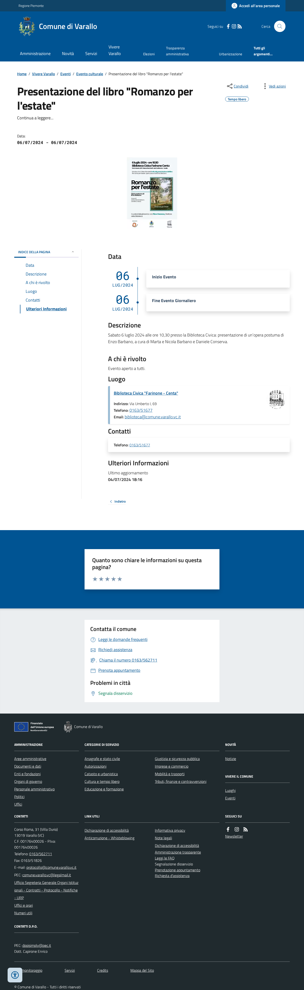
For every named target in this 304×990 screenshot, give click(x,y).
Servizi (91, 53)
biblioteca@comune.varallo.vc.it (153, 417)
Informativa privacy (170, 830)
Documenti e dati (27, 766)
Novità (68, 53)
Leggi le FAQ (165, 858)
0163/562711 (40, 854)
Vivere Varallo (115, 50)
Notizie (230, 758)
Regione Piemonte (31, 5)
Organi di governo (28, 781)
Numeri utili (23, 913)
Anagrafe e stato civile (102, 758)
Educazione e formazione (104, 789)
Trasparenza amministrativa (177, 50)
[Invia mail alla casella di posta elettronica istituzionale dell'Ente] (51, 867)
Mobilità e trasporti (170, 774)
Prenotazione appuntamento (177, 870)
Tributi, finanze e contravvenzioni (180, 781)
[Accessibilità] (15, 975)
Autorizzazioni (95, 766)
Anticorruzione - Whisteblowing (109, 838)
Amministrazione (35, 53)
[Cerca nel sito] (277, 26)
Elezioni (149, 54)
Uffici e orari (23, 905)
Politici (19, 796)
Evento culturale (89, 74)
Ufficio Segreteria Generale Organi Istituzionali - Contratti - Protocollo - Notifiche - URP (46, 890)
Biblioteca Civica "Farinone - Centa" (146, 393)
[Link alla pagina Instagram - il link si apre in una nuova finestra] (234, 26)
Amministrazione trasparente (178, 852)
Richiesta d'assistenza (172, 875)
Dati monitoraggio (28, 970)
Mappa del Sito (142, 970)
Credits (102, 970)
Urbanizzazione (230, 54)
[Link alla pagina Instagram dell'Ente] (237, 829)
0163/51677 (140, 410)
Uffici (18, 804)
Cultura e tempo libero (102, 781)
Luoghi (230, 790)
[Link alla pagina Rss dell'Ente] (245, 829)
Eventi (65, 74)
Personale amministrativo (34, 789)
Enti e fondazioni (27, 774)
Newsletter (234, 836)
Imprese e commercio (171, 766)
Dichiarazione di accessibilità (107, 830)
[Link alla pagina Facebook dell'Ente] (228, 829)
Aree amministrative (30, 758)
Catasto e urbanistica (101, 774)
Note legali (163, 838)
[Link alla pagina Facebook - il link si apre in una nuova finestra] (228, 26)
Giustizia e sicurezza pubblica (177, 758)
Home (22, 74)
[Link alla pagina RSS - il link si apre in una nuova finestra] (239, 26)
